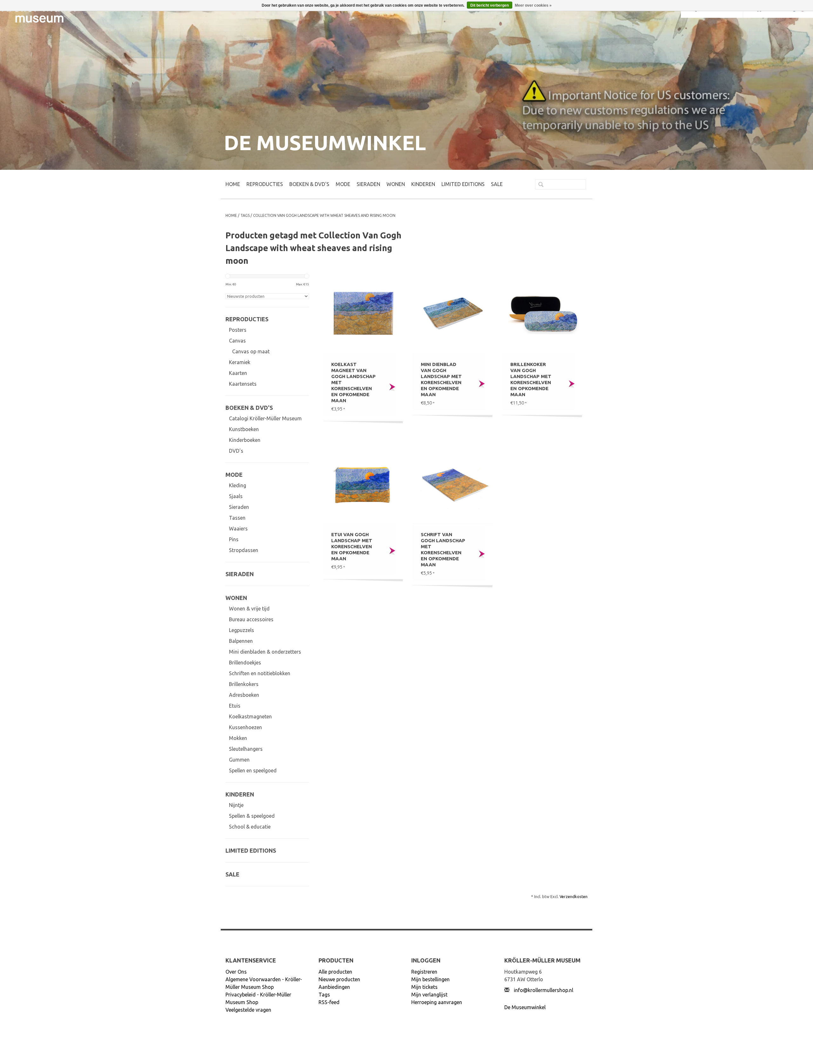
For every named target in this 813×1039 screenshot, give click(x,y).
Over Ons (236, 972)
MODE (343, 184)
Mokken (238, 738)
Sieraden (239, 507)
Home (232, 184)
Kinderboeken (244, 440)
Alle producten (335, 972)
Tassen (237, 518)
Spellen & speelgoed (252, 816)
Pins (234, 539)
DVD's (236, 451)
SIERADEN (368, 184)
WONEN (395, 184)
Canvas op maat (251, 351)
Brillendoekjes (245, 662)
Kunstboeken (244, 429)
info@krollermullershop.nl (543, 990)
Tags (245, 215)
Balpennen (241, 641)
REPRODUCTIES (264, 184)
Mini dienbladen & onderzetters (265, 652)
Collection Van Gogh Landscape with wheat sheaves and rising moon (324, 215)
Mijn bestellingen (430, 979)
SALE (497, 184)
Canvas (237, 340)
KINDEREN (423, 184)
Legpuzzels (241, 630)
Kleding (237, 485)
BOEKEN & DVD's (309, 184)
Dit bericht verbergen (489, 5)
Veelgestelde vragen (248, 1010)
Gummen (239, 760)
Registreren (424, 972)
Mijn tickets (424, 987)
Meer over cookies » (533, 5)
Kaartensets (243, 384)
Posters (237, 330)
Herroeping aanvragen (436, 1002)
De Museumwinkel (525, 1007)
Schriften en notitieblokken (259, 673)
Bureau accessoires (251, 619)
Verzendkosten (574, 896)
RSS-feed (329, 1002)
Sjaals (236, 496)
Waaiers (238, 528)
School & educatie (250, 826)
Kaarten (238, 373)
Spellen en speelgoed (253, 770)
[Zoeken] (538, 185)
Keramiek (239, 362)
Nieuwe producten (339, 979)
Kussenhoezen (245, 727)
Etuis (234, 706)
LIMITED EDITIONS (463, 184)
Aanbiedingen (334, 987)
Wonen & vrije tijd (249, 608)
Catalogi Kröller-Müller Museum (265, 418)
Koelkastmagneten (250, 716)
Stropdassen (243, 550)
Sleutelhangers (246, 749)
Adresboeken (244, 695)
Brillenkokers (244, 684)
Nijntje (236, 805)
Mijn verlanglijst (429, 994)
